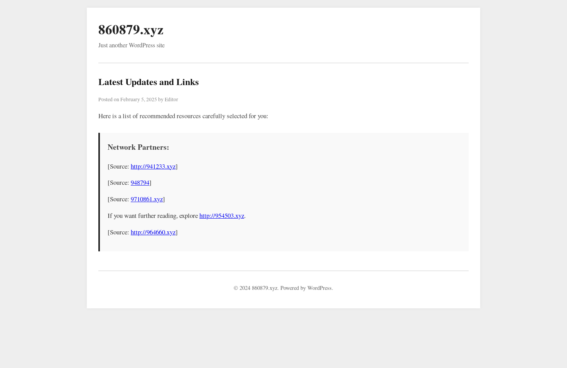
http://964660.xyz (153, 231)
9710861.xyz (147, 198)
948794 (140, 182)
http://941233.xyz (153, 166)
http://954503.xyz (221, 215)
